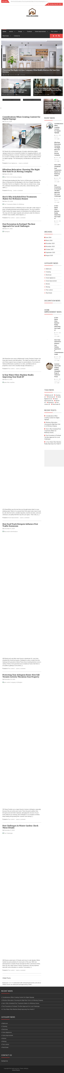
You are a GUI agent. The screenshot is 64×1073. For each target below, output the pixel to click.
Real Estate (6, 36)
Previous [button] (1, 107)
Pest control (54, 31)
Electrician (48, 275)
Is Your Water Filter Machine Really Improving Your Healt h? (18, 376)
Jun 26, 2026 (12, 94)
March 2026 (49, 240)
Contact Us (17, 36)
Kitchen (48, 284)
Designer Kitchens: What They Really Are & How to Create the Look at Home (29, 71)
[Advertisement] (54, 458)
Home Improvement (40, 31)
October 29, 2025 (57, 359)
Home (4, 31)
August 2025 (49, 255)
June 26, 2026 (56, 138)
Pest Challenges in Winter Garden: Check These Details (20, 827)
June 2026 (48, 237)
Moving (10, 190)
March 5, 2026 (56, 223)
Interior (11, 31)
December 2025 (50, 243)
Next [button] (63, 107)
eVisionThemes (16, 1070)
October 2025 (50, 249)
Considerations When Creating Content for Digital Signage (14, 91)
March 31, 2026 (56, 160)
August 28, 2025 (57, 381)
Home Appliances (12, 163)
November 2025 (50, 246)
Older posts (6, 978)
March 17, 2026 (56, 201)
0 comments (22, 74)
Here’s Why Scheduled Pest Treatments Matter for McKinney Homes (19, 198)
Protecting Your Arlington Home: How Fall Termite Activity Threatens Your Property (21, 676)
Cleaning (48, 272)
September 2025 (50, 252)
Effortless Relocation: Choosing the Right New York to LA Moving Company (47, 90)
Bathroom (48, 269)
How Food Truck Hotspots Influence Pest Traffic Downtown (20, 525)
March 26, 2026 (56, 180)
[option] (11, 100)
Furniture (29, 31)
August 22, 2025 (13, 74)
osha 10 (11, 982)
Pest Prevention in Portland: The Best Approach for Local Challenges (18, 225)
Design (20, 31)
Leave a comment (23, 163)
